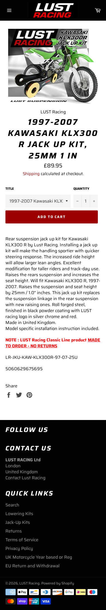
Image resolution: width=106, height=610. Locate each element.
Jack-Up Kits (17, 522)
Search (12, 505)
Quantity (81, 188)
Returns (13, 531)
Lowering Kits (19, 513)
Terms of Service (21, 539)
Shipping (31, 173)
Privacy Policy (19, 548)
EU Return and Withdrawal (32, 565)
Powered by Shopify (57, 583)
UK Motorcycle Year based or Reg (38, 557)
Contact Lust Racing (25, 477)
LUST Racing (29, 583)
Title (9, 188)
